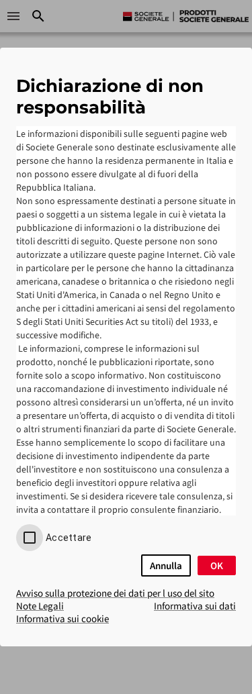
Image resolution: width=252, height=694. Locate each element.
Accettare (68, 537)
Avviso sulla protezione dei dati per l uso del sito (115, 593)
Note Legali (40, 605)
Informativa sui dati (195, 605)
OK (216, 565)
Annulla (166, 565)
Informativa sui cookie (62, 618)
